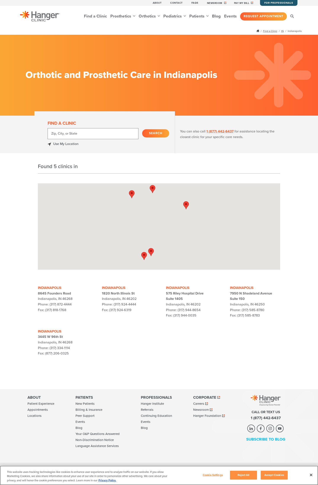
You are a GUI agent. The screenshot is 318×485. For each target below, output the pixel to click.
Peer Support (85, 416)
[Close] (311, 475)
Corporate (204, 397)
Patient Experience (40, 404)
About (157, 3)
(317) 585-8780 (253, 310)
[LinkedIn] (251, 428)
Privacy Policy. (107, 480)
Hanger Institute (152, 404)
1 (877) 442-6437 (220, 131)
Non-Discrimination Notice (94, 440)
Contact (176, 3)
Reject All (243, 475)
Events (230, 16)
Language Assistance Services (97, 446)
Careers (198, 404)
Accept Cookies (274, 475)
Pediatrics (173, 16)
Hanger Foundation (207, 416)
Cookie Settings (213, 475)
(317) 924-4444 (125, 304)
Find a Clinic (95, 16)
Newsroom (214, 3)
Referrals (147, 410)
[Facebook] (261, 428)
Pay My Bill (241, 3)
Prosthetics (121, 16)
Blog (216, 16)
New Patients (85, 404)
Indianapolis (49, 288)
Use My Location (66, 144)
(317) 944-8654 (189, 310)
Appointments (37, 410)
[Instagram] (270, 428)
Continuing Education (156, 416)
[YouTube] (280, 428)
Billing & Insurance (88, 410)
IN (282, 31)
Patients (197, 16)
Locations (34, 416)
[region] (159, 475)
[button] (152, 189)
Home (258, 30)
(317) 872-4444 (61, 304)
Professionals (156, 397)
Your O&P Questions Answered (97, 434)
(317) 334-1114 (60, 348)
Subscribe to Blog (265, 439)
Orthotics (148, 16)
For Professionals (278, 3)
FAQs (194, 3)
